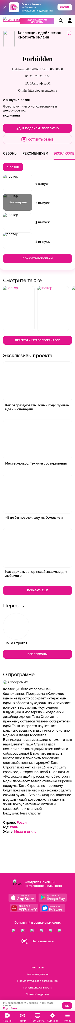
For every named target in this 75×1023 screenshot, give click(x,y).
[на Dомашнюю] (11, 20)
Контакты (37, 967)
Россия (23, 823)
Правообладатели (37, 994)
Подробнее (10, 1008)
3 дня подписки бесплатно (37, 21)
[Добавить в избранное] (69, 33)
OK (67, 1005)
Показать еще (37, 590)
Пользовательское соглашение (37, 980)
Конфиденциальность (37, 987)
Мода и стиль (25, 832)
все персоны (38, 654)
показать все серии (37, 258)
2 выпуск (10, 100)
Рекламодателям (38, 974)
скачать (64, 7)
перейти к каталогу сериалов (37, 340)
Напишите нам (43, 941)
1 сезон (24, 100)
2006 (14, 827)
